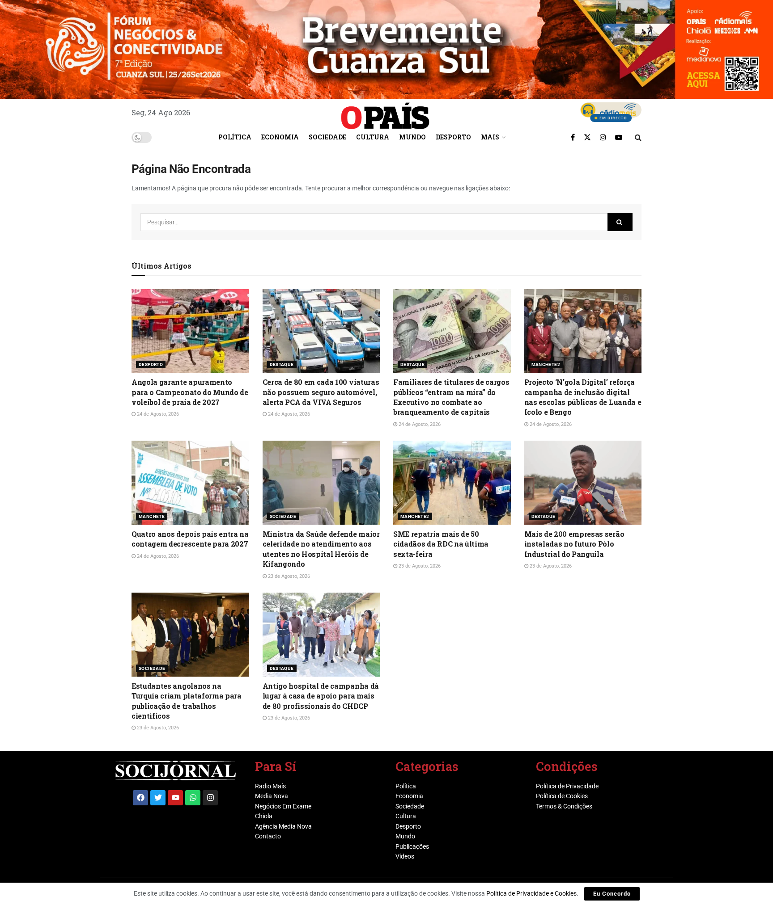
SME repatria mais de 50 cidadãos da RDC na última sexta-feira (440, 544)
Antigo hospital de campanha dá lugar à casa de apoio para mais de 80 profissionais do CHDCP (321, 696)
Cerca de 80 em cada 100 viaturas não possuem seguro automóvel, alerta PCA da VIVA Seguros (321, 392)
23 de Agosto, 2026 (288, 576)
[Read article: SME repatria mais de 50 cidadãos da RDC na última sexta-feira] (452, 483)
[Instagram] (210, 797)
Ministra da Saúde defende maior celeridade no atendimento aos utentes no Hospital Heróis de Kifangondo (321, 548)
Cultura (372, 137)
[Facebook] (140, 797)
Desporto (453, 137)
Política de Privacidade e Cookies (531, 893)
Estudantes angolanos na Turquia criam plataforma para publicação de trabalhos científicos (187, 700)
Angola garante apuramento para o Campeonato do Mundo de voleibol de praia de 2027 (190, 392)
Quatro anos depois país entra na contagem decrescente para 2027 (190, 538)
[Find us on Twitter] (587, 137)
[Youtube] (175, 797)
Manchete (152, 516)
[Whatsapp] (192, 797)
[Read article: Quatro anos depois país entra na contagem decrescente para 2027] (190, 483)
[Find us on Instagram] (603, 137)
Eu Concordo (612, 893)
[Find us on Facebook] (573, 137)
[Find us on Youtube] (618, 137)
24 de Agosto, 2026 (157, 414)
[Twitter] (158, 797)
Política (234, 137)
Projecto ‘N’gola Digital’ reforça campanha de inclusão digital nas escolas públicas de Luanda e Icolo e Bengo (582, 397)
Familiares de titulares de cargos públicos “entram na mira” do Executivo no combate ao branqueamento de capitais (451, 397)
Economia (280, 137)
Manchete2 (546, 364)
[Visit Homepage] (385, 112)
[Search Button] (638, 137)
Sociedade (327, 137)
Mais (490, 137)
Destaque (282, 364)
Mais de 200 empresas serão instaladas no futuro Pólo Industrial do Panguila (574, 544)
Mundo (412, 137)
